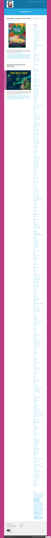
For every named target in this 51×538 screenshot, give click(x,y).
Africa (34, 50)
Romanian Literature (36, 381)
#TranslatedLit (40, 497)
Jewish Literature (35, 257)
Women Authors (18, 58)
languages (34, 269)
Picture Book (40, 512)
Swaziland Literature (36, 422)
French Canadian (35, 187)
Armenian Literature (36, 60)
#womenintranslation (36, 499)
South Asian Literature (36, 412)
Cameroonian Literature (36, 119)
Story (34, 417)
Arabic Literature (35, 57)
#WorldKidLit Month (36, 43)
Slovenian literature (36, 405)
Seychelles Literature (36, 400)
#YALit (38, 503)
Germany (34, 507)
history (34, 212)
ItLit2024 (38, 509)
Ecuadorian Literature (36, 158)
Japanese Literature (36, 255)
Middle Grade (35, 296)
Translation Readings (36, 441)
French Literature (35, 189)
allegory (34, 52)
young (21, 97)
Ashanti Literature (36, 64)
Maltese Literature (36, 286)
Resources (36, 1)
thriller (34, 436)
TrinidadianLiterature (36, 448)
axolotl (29, 97)
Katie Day (42, 509)
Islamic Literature (36, 243)
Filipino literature (35, 179)
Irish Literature (35, 241)
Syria (34, 431)
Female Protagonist (36, 177)
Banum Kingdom (35, 88)
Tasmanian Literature (36, 434)
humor (34, 217)
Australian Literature (36, 71)
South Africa (35, 407)
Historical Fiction (41, 507)
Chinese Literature (36, 139)
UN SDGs (34, 455)
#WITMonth (38, 498)
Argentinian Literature (36, 59)
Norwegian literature (9, 58)
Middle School (35, 301)
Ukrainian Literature (36, 453)
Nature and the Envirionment (37, 321)
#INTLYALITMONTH (35, 495)
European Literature (20, 54)
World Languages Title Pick (37, 478)
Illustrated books (35, 224)
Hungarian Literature (36, 219)
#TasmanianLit (40, 496)
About (29, 1)
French (39, 506)
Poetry (34, 357)
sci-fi (34, 393)
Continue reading (19, 52)
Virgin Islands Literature (36, 464)
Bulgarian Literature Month (37, 115)
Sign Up (8, 530)
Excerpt (34, 170)
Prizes (32, 1)
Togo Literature (35, 438)
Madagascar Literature (36, 279)
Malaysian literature (36, 281)
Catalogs (40, 1)
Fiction (35, 506)
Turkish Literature (36, 450)
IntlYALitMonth (35, 238)
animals (20, 56)
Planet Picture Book (41, 513)
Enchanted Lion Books (27, 56)
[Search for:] (38, 18)
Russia (34, 383)
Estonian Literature (36, 163)
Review (34, 378)
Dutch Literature (35, 153)
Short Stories (35, 402)
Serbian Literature (36, 398)
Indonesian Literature (36, 233)
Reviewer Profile (35, 379)
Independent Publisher (36, 226)
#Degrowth (35, 28)
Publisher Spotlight (36, 367)
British (34, 110)
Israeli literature (35, 245)
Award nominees (35, 76)
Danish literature (35, 151)
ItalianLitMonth (35, 509)
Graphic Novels (37, 507)
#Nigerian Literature (36, 35)
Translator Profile (35, 443)
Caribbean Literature (36, 124)
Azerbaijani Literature (36, 79)
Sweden (34, 424)
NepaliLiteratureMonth (38, 511)
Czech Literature (35, 148)
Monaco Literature (36, 306)
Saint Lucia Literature (36, 390)
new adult (34, 328)
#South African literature (37, 38)
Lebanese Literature (36, 274)
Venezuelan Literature (36, 461)
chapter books (35, 127)
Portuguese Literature (36, 362)
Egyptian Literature (36, 160)
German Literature (36, 194)
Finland (24, 95)
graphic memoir (35, 202)
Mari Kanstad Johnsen (21, 57)
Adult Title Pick (35, 47)
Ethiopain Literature (36, 167)
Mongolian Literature (36, 307)
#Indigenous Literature (36, 31)
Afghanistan (35, 48)
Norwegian (27, 57)
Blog (43, 1)
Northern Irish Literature (37, 342)
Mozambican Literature (36, 311)
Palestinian (35, 350)
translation (35, 516)
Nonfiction (34, 338)
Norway (25, 57)
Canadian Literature (36, 122)
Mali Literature (35, 284)
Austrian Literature (36, 74)
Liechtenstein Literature (36, 277)
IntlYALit (36, 508)
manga (34, 288)
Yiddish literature (35, 480)
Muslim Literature (36, 316)
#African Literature (36, 26)
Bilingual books (35, 98)
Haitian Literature (36, 207)
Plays (34, 355)
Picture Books (14, 58)
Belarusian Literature (36, 95)
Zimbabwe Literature (36, 485)
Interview (34, 236)
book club (34, 103)
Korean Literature (35, 267)
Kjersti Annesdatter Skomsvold (14, 57)
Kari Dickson (8, 57)
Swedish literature (15, 96)
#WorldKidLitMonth (35, 501)
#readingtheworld (36, 36)
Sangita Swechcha (40, 514)
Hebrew (34, 209)
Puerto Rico (35, 371)
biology (34, 100)
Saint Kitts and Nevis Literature (37, 388)
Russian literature (35, 386)
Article (34, 62)
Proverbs (34, 366)
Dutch (34, 505)
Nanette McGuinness (16, 68)
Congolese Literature (36, 143)
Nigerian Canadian (36, 333)
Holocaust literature (36, 214)
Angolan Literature (36, 55)
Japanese (34, 253)
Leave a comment (28, 58)
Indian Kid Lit (35, 231)
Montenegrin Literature (36, 309)
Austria (34, 72)
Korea (34, 265)
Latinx (34, 272)
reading (34, 374)
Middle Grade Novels (36, 300)
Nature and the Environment (37, 323)
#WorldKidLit (36, 500)
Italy (34, 248)
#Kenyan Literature (36, 33)
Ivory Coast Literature (36, 250)
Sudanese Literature (36, 419)
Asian (34, 67)
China (34, 136)
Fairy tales (34, 172)
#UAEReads (34, 498)
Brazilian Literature (36, 107)
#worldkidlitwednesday (15, 56)
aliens (25, 97)
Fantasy (34, 175)
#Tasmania (37, 496)
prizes (34, 364)
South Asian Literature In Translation (38, 414)
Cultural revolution (36, 146)
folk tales (34, 184)
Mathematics (35, 289)
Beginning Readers (36, 93)
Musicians (34, 314)
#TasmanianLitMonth (35, 497)
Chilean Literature (36, 134)
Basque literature (35, 91)
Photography (35, 352)
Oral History (35, 347)
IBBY (34, 221)
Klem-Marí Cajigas (16, 20)
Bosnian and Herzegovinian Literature (38, 105)
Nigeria (34, 331)
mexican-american (36, 293)
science (34, 395)
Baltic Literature (35, 83)
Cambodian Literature (36, 117)
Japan (40, 509)
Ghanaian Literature (36, 196)
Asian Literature (35, 69)
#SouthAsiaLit (34, 496)
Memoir (34, 291)
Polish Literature (35, 359)
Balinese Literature (36, 81)
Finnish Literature (35, 182)
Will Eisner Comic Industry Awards (38, 466)
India (34, 229)
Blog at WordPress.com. (9, 536)
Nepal (34, 326)
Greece (34, 205)
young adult (35, 483)
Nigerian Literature (36, 335)
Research (34, 376)
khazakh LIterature (36, 264)
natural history (35, 319)
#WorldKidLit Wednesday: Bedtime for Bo (19, 18)
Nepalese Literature (39, 510)
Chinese (42, 504)
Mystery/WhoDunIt (36, 318)
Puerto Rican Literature (36, 369)
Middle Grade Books (36, 298)
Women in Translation (23, 58)
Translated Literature (20, 96)
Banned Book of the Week (37, 86)
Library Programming (36, 276)
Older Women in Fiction (36, 345)
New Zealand (35, 330)
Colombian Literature (36, 141)
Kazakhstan (35, 260)
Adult (41, 503)
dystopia (34, 155)
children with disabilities (36, 129)
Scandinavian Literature (10, 96)
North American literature (37, 340)
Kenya (34, 262)
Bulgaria (34, 112)
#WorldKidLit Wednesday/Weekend (13, 54)
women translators (18, 97)
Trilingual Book (35, 446)
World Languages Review (36, 476)
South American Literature (37, 410)
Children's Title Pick (20, 95)
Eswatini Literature (36, 165)
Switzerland (35, 429)
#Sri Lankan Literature (36, 40)
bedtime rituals (23, 56)
